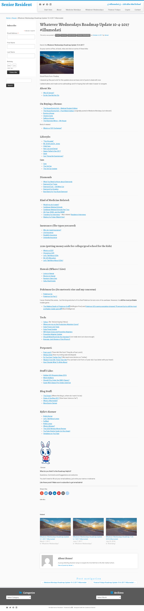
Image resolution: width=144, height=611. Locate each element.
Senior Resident (16, 4)
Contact (138, 10)
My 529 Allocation (49, 258)
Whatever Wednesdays (94, 10)
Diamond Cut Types (50, 184)
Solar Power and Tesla (51, 327)
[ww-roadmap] (57, 62)
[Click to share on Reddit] (67, 493)
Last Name (11, 52)
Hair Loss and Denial (50, 149)
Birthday (10, 61)
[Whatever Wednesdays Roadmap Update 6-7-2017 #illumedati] (88, 527)
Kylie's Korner (72, 35)
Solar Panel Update (50, 329)
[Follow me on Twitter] (44, 4)
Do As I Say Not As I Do (51, 95)
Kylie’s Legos (47, 424)
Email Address (13, 33)
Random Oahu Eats (50, 278)
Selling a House (48, 118)
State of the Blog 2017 (51, 398)
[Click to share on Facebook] (50, 493)
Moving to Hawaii (49, 276)
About (59, 10)
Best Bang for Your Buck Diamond (55, 192)
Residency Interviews (78, 215)
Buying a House (48, 113)
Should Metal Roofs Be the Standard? (56, 337)
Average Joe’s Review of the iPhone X (56, 339)
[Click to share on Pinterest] (59, 493)
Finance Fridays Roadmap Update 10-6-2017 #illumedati (115, 582)
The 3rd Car (47, 166)
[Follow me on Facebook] (48, 4)
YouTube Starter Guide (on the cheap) (56, 431)
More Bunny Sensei (50, 403)
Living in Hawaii (48, 273)
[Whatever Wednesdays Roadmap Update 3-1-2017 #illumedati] (55, 527)
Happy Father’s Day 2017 (52, 151)
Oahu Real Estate (49, 281)
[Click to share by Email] (63, 493)
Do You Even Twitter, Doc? (52, 357)
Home (8, 18)
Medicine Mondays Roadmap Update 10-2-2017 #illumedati (64, 582)
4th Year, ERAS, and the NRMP (54, 212)
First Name (11, 43)
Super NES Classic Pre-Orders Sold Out (57, 383)
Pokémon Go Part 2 (50, 296)
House (14, 18)
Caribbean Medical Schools (52, 207)
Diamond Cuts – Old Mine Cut (53, 187)
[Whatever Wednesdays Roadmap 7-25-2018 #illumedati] (121, 527)
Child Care (47, 146)
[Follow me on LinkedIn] (51, 4)
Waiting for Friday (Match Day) (54, 217)
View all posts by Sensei (66, 565)
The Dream (47, 396)
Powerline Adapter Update (52, 334)
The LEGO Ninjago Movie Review (54, 429)
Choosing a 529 (48, 253)
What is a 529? (48, 250)
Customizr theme (90, 607)
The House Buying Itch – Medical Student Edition (60, 108)
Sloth (45, 154)
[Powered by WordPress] (72, 607)
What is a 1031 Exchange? (52, 128)
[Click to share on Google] (42, 493)
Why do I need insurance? (52, 230)
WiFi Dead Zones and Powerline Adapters (57, 332)
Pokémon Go (47, 294)
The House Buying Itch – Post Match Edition (58, 111)
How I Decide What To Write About (55, 362)
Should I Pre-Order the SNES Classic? (56, 380)
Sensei (106, 35)
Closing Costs (48, 116)
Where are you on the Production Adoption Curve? (61, 324)
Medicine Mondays (73, 10)
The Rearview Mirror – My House (54, 121)
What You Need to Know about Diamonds (57, 182)
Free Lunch (47, 352)
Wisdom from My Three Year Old (55, 360)
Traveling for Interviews (51, 215)
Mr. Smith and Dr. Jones (51, 144)
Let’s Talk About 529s (50, 255)
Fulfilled (46, 421)
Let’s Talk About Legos (51, 419)
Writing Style (47, 355)
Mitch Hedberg (48, 378)
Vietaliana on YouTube (51, 434)
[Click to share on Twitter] (46, 493)
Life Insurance (48, 232)
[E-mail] (41, 4)
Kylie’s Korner (48, 416)
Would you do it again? (51, 205)
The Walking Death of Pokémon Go (55, 306)
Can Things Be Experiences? (53, 156)
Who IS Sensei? (48, 93)
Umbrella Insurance (50, 237)
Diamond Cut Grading (50, 189)
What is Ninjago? (49, 426)
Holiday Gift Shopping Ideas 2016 (55, 375)
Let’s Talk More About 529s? (53, 260)
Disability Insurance (50, 235)
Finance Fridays (114, 10)
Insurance (63, 35)
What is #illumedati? (50, 401)
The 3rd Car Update (50, 169)
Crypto (127, 10)
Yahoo (45, 322)
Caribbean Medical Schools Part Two (56, 210)
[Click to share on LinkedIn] (54, 493)
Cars (45, 164)
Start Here (48, 10)
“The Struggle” (48, 141)
